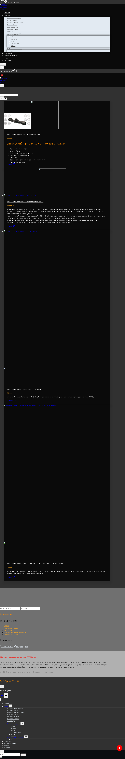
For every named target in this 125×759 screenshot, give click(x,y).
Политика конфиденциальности (15, 632)
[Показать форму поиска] (2, 67)
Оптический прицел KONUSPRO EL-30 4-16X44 (24, 135)
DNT (12, 51)
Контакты (7, 60)
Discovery (14, 39)
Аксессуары (10, 31)
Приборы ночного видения (15, 737)
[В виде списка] (5, 98)
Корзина (6, 626)
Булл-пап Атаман (12, 25)
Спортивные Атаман (12, 27)
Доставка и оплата (10, 56)
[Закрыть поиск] (2, 751)
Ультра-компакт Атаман (14, 18)
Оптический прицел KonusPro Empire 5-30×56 (25, 202)
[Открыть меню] (2, 75)
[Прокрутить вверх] (2, 696)
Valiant (13, 46)
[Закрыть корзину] (2, 686)
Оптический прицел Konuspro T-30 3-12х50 (24, 389)
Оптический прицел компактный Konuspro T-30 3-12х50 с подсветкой (35, 564)
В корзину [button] (10, 164)
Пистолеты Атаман (12, 29)
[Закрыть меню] (0, 699)
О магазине (8, 53)
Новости (7, 58)
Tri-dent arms (15, 43)
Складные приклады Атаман (15, 22)
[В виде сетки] (2, 98)
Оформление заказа (11, 628)
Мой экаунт (8, 630)
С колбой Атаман (12, 20)
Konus (12, 41)
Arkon (12, 36)
